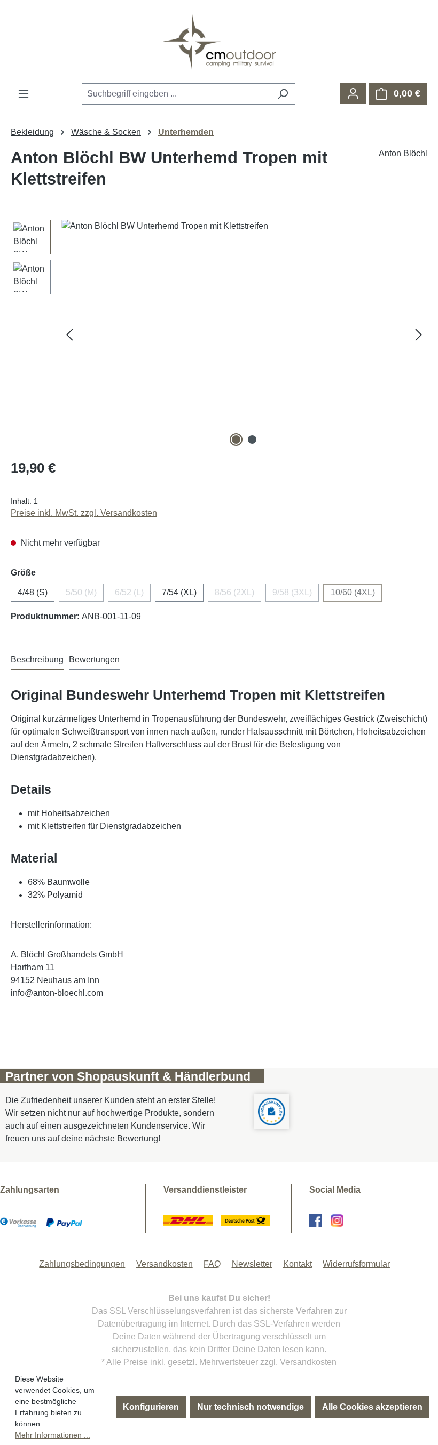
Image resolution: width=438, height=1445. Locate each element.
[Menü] (23, 94)
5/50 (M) (85, 595)
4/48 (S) (33, 592)
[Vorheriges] (69, 334)
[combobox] (176, 94)
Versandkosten (164, 1263)
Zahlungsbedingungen (82, 1263)
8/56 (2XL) (238, 595)
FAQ (212, 1263)
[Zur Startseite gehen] (219, 41)
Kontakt (297, 1263)
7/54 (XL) (179, 592)
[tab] (37, 660)
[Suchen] (282, 94)
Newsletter (252, 1263)
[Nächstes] (419, 334)
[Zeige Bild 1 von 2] (236, 439)
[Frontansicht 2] (244, 334)
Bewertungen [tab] (94, 659)
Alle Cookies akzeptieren (372, 1406)
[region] (219, 334)
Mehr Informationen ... (52, 1435)
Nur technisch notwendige (250, 1406)
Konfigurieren (151, 1406)
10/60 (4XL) (356, 595)
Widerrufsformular (356, 1263)
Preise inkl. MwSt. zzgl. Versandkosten (84, 512)
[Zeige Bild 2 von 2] (252, 439)
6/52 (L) (133, 595)
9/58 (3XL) (295, 595)
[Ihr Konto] (353, 93)
